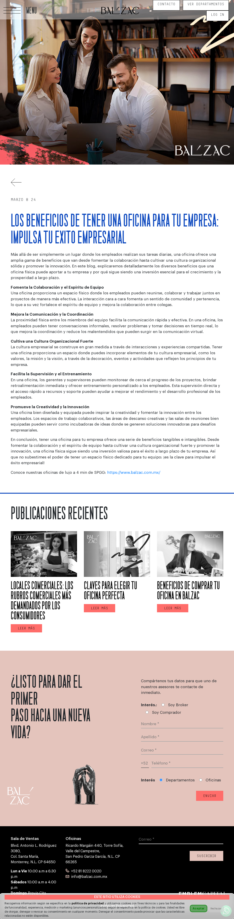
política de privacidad (88, 903)
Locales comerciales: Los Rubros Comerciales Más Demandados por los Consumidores (42, 600)
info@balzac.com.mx (89, 877)
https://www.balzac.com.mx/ (133, 472)
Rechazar (215, 908)
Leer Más (26, 628)
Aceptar (199, 908)
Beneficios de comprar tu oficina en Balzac (188, 590)
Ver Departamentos (205, 4)
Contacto (166, 4)
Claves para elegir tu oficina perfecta (110, 590)
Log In (217, 14)
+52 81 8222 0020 (86, 871)
